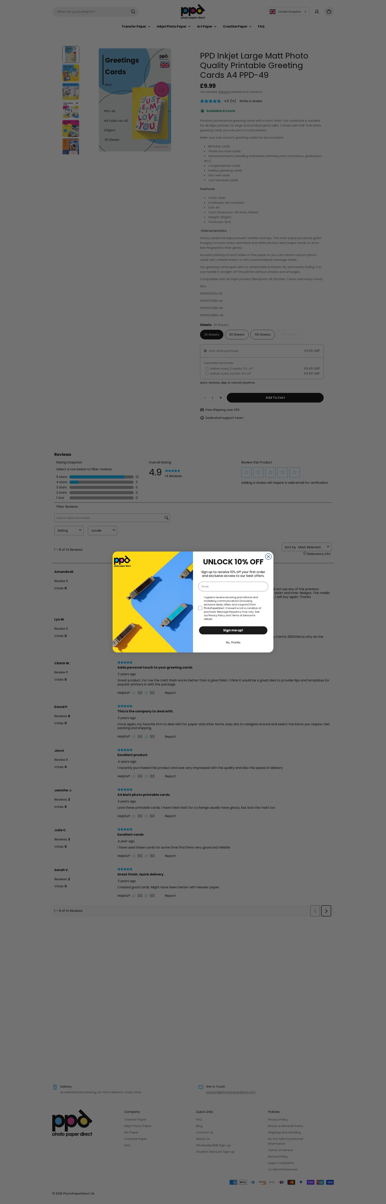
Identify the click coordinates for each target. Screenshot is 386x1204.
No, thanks (233, 642)
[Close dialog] (268, 557)
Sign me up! (233, 630)
